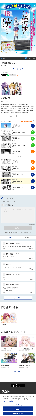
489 (32, 269)
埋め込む (14, 74)
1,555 (31, 248)
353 (32, 279)
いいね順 (9, 237)
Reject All (18, 409)
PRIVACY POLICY (8, 401)
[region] (18, 405)
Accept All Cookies (18, 413)
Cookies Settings (17, 405)
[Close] (33, 397)
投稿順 (27, 237)
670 (32, 258)
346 (32, 292)
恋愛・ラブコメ (13, 116)
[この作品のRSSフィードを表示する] (17, 75)
